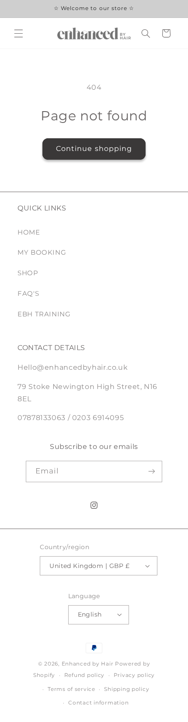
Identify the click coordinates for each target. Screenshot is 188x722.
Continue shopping (94, 148)
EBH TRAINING (44, 314)
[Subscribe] (152, 471)
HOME (28, 232)
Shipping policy (126, 689)
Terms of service (71, 689)
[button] (18, 33)
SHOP (27, 273)
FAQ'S (28, 294)
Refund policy (84, 675)
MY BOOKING (41, 252)
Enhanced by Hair (88, 664)
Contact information (98, 703)
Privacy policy (134, 675)
